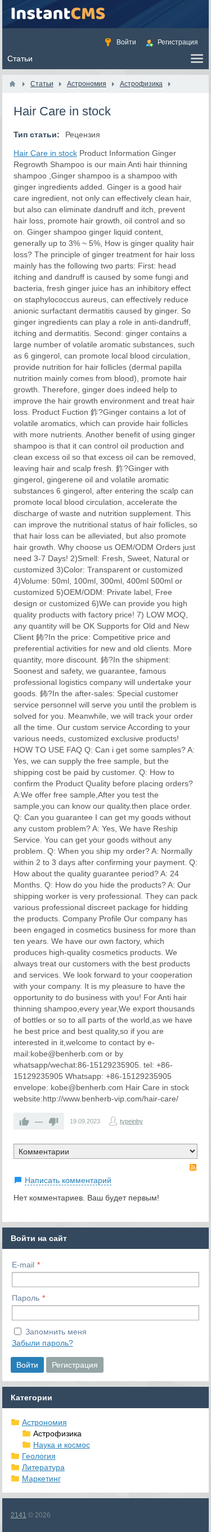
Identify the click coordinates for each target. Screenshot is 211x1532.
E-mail (23, 1264)
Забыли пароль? (42, 1342)
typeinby (131, 1121)
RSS (192, 1167)
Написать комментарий (68, 1180)
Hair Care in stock (45, 153)
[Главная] (12, 84)
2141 (18, 1515)
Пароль (25, 1297)
